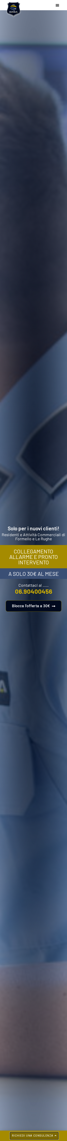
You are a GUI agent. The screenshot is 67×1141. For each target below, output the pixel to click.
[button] (57, 5)
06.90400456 (33, 591)
